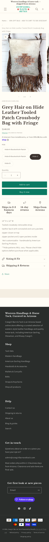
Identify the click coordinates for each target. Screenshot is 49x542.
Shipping (4, 133)
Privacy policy (26, 532)
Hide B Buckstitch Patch (17, 157)
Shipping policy (25, 536)
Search (8, 428)
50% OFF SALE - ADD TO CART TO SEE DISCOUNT (28, 21)
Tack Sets (9, 351)
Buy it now (25, 192)
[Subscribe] (38, 490)
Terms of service (39, 532)
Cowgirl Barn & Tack (15, 529)
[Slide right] (30, 97)
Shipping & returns (13, 413)
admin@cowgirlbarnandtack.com (20, 457)
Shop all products (13, 387)
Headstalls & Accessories (16, 366)
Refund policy (14, 532)
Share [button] (7, 274)
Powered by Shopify (29, 529)
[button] (5, 9)
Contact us (10, 408)
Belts (7, 376)
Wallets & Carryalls (13, 371)
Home (4, 21)
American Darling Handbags (17, 361)
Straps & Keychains (13, 382)
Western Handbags (13, 356)
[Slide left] (19, 97)
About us (9, 418)
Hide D (9, 164)
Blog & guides (11, 423)
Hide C (35, 156)
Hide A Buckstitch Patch (17, 150)
